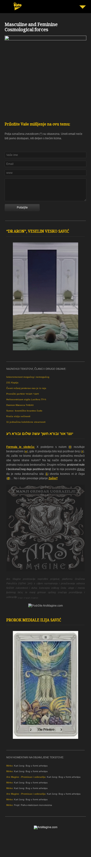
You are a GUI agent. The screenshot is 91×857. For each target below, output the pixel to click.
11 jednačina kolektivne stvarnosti (26, 422)
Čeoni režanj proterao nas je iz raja (26, 388)
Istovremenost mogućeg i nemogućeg (27, 377)
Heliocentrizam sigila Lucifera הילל (26, 399)
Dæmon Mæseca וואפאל (20, 405)
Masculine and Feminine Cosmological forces (31, 27)
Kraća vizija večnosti (18, 416)
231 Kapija (12, 382)
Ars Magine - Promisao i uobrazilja (26, 777)
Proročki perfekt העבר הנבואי (22, 394)
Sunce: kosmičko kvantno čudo (24, 410)
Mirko (9, 765)
